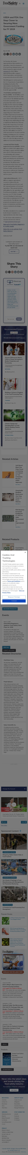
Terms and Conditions (13, 581)
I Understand (14, 600)
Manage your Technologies (14, 597)
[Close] (25, 552)
